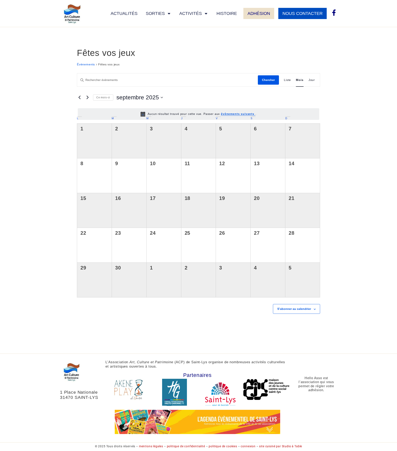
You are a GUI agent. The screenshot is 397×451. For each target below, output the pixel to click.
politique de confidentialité (186, 446)
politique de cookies (223, 446)
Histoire (226, 13)
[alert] (198, 114)
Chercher (268, 80)
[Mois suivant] (87, 97)
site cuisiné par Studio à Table (280, 446)
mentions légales (151, 446)
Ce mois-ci (103, 97)
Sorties (155, 13)
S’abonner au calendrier (294, 308)
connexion (248, 446)
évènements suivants (238, 113)
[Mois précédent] (79, 97)
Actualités (124, 13)
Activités (190, 13)
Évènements (86, 64)
